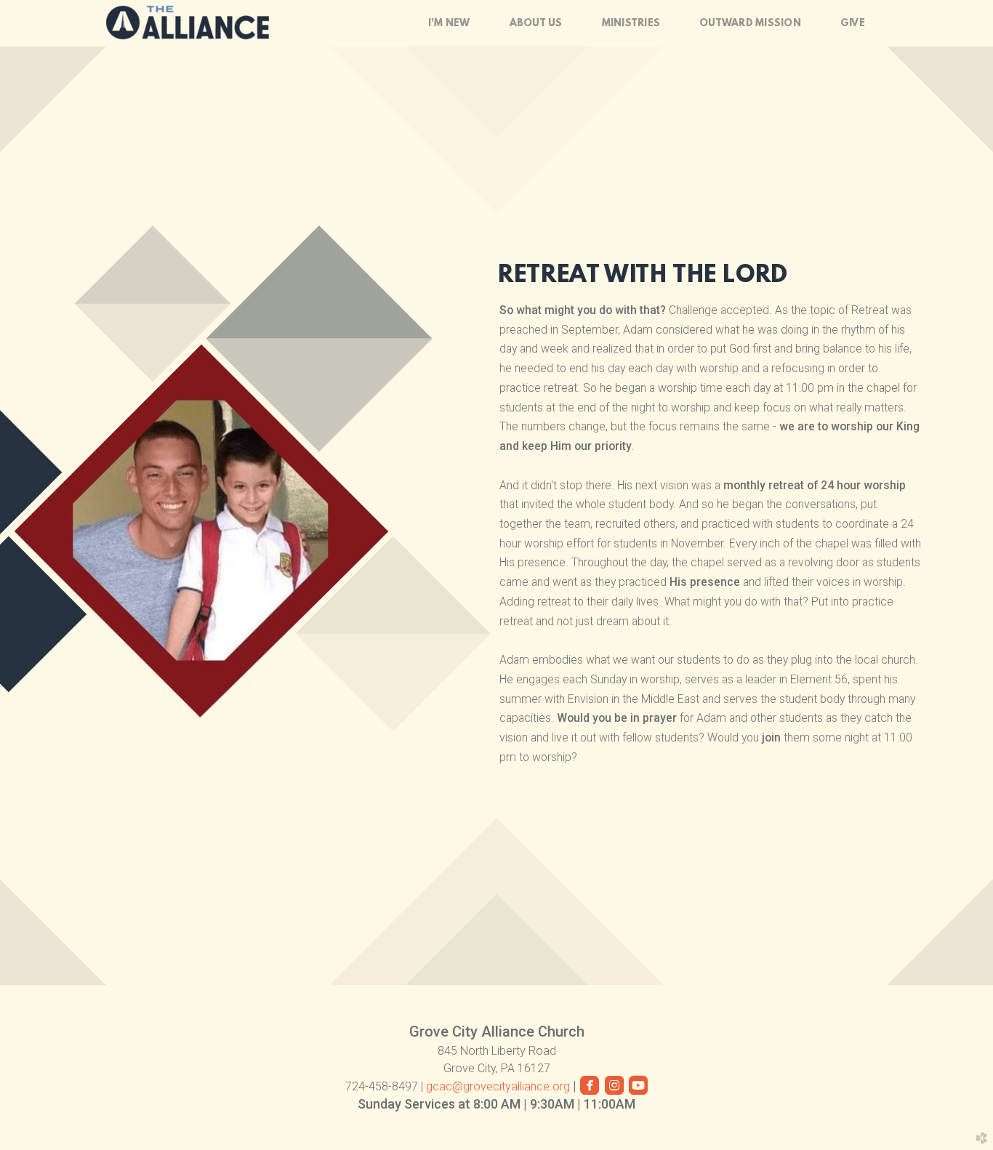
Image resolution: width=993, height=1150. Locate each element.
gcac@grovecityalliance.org (499, 1086)
